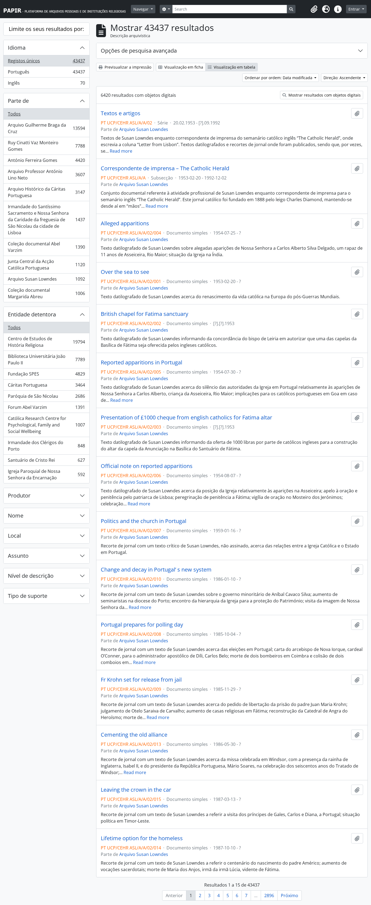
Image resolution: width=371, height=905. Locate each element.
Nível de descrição (31, 575)
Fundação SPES (46, 375)
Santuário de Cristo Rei (46, 461)
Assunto (18, 555)
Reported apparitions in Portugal (141, 362)
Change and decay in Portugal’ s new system (156, 569)
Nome (15, 515)
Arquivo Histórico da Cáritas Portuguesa (46, 192)
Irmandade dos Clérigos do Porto (46, 445)
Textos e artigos (120, 113)
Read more (121, 151)
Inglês (46, 84)
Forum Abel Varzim (46, 408)
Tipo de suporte (27, 595)
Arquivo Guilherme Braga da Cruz (46, 128)
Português (46, 73)
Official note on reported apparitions (147, 466)
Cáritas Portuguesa (46, 386)
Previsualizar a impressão (127, 67)
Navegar (141, 9)
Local (14, 535)
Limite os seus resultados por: (46, 29)
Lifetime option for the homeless (142, 838)
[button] (314, 9)
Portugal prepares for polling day (142, 624)
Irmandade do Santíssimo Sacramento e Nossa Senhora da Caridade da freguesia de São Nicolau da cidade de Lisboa (46, 220)
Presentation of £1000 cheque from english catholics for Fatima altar (186, 417)
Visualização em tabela (234, 67)
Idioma (17, 47)
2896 (269, 895)
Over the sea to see (125, 272)
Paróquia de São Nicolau (46, 397)
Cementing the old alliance (134, 734)
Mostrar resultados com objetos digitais (324, 95)
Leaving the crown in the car (136, 790)
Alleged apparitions (125, 223)
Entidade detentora (32, 314)
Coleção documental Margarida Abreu (46, 293)
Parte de (18, 100)
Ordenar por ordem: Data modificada (279, 77)
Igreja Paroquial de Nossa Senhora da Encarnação (46, 474)
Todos (14, 114)
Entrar (354, 9)
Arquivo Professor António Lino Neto (46, 174)
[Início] (67, 9)
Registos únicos (46, 62)
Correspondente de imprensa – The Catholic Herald (165, 168)
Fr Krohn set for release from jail (141, 679)
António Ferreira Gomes (46, 161)
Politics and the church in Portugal (143, 521)
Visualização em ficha (183, 67)
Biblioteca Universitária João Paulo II (46, 359)
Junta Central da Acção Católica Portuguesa (46, 264)
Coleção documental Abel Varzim (46, 247)
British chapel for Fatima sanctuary (144, 314)
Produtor (19, 495)
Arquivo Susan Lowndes (46, 280)
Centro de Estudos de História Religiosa (46, 342)
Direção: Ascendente (342, 77)
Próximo (289, 895)
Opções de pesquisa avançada (139, 50)
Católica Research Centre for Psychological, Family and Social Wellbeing (46, 424)
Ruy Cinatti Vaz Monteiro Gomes (46, 146)
